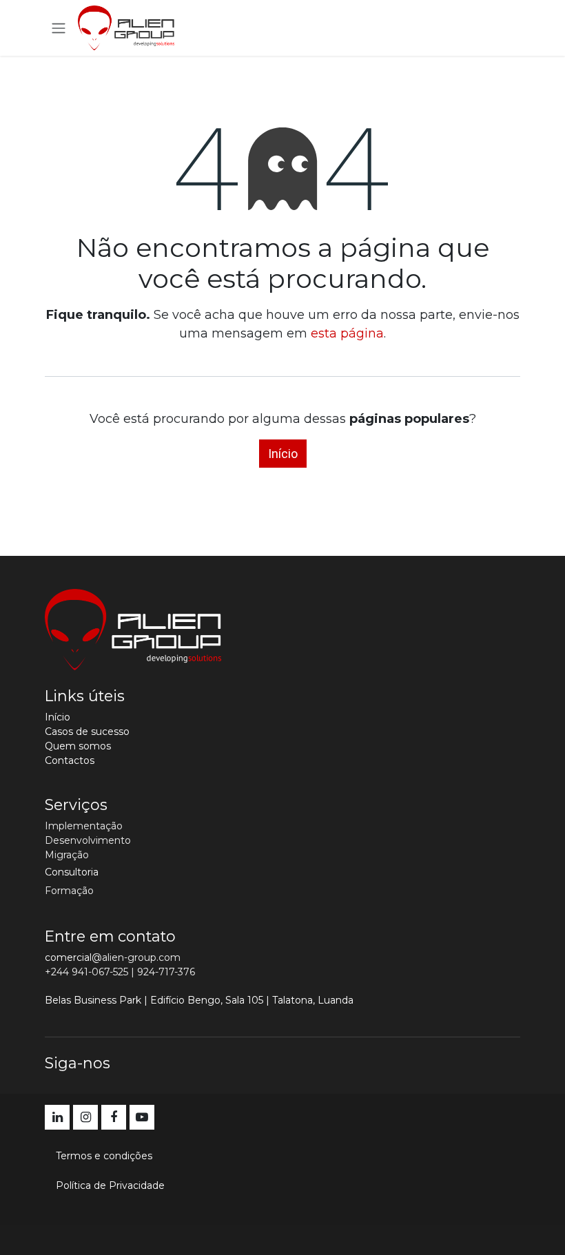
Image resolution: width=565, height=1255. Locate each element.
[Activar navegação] (58, 28)
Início (283, 453)
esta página (347, 333)
